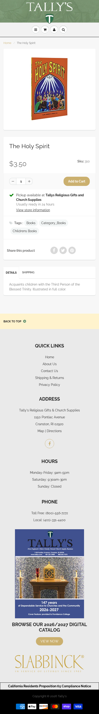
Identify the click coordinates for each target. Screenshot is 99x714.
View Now (49, 641)
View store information (33, 210)
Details (11, 272)
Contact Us (49, 371)
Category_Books (53, 223)
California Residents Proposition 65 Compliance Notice (49, 686)
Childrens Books (25, 231)
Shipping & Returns (49, 378)
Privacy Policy (49, 385)
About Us (50, 364)
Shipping (28, 272)
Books (30, 223)
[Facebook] (49, 443)
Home (7, 43)
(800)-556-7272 (57, 513)
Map (41, 431)
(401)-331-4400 (54, 520)
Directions (54, 431)
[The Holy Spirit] (49, 88)
